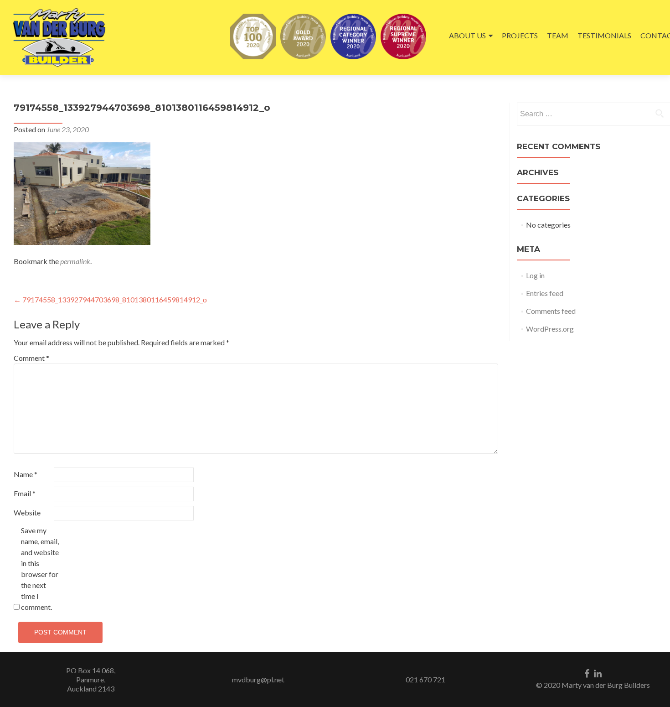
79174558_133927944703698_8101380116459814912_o (110, 299)
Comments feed (551, 311)
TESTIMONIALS (604, 35)
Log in (535, 275)
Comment (31, 358)
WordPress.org (550, 328)
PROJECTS (520, 35)
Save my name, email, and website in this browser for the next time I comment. (40, 568)
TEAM (557, 35)
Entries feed (544, 293)
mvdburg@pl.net (258, 679)
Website (27, 512)
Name (25, 474)
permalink (75, 261)
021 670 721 (425, 679)
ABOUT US (467, 35)
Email (25, 493)
